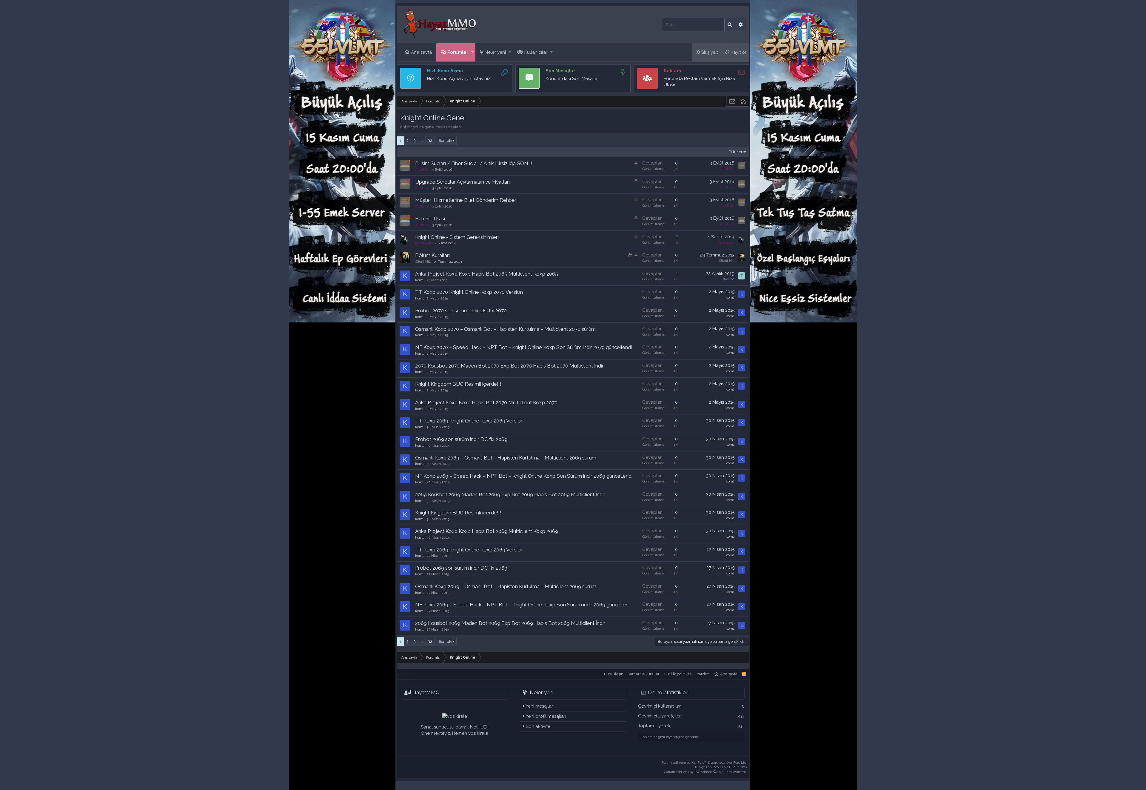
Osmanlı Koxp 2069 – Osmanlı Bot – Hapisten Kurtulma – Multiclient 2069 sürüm (505, 458)
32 (430, 140)
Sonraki (445, 140)
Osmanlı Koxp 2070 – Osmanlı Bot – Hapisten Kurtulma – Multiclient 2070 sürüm (505, 329)
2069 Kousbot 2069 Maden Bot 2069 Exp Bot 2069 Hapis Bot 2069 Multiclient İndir (510, 494)
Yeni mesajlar (539, 706)
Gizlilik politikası (678, 674)
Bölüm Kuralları (432, 255)
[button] (472, 52)
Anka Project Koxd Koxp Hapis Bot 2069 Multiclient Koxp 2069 (486, 531)
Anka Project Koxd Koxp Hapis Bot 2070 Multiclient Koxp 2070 (486, 402)
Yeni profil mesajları (546, 716)
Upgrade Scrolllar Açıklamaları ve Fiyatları (462, 182)
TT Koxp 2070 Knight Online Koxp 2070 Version (469, 292)
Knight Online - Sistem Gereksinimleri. (457, 237)
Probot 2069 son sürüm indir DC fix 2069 (461, 439)
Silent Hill (423, 261)
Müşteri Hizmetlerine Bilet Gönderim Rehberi (466, 200)
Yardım (703, 674)
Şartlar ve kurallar (644, 674)
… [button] (422, 140)
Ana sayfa (421, 52)
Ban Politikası (430, 219)
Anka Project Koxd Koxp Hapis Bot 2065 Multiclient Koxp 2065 (486, 274)
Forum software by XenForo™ (704, 763)
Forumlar (457, 52)
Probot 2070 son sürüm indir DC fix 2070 (461, 310)
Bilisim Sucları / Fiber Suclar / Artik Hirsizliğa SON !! (473, 163)
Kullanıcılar (535, 52)
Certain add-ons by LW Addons (705, 772)
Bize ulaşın (613, 674)
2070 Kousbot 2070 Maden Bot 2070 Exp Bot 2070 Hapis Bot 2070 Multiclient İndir (509, 366)
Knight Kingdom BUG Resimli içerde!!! (458, 384)
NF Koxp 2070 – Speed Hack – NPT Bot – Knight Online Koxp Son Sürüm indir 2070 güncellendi (523, 347)
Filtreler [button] (735, 152)
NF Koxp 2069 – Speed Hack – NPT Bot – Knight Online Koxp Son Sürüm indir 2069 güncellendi (523, 476)
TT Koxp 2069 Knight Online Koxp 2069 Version (469, 421)
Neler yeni (495, 52)
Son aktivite (538, 726)
